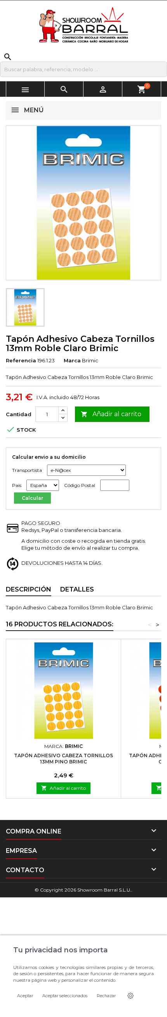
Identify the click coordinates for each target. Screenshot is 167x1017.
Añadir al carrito (111, 414)
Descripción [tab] (28, 589)
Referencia (21, 360)
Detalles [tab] (77, 589)
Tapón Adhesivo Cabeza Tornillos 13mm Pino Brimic (63, 759)
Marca (72, 360)
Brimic (90, 360)
